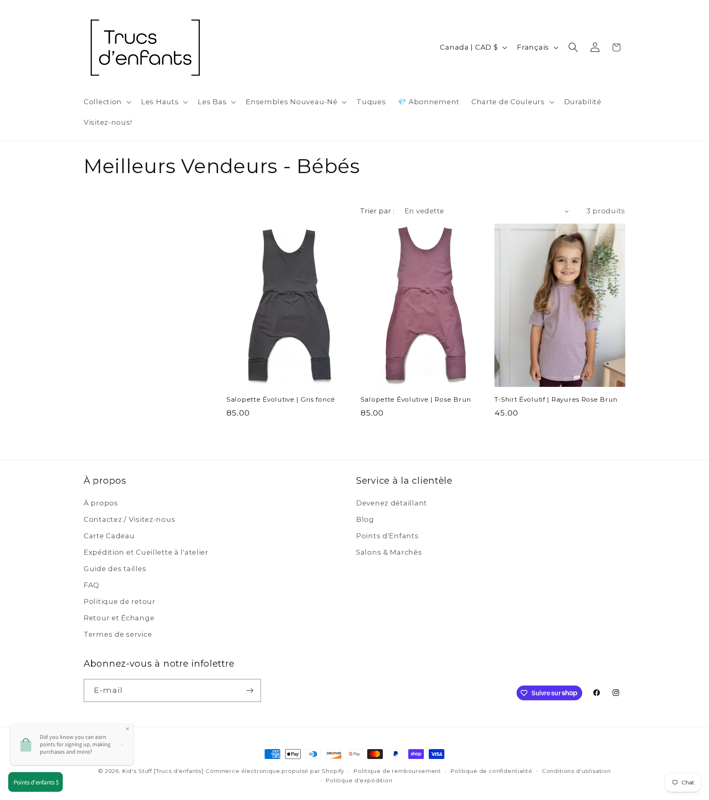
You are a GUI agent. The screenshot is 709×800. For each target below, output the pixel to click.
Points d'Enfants (387, 536)
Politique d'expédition (359, 780)
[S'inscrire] (250, 690)
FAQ (91, 585)
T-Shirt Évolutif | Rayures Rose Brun (556, 399)
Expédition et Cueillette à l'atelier (146, 552)
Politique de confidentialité (492, 771)
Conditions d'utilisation (576, 771)
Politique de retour (120, 601)
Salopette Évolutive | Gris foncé (280, 399)
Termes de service (118, 634)
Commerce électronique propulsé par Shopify (275, 771)
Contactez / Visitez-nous (129, 519)
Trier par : (377, 211)
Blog (365, 519)
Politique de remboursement (397, 771)
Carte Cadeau (109, 536)
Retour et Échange (119, 618)
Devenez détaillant (391, 503)
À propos (101, 503)
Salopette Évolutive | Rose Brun (416, 399)
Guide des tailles (115, 569)
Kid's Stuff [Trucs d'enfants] (163, 771)
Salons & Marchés (389, 552)
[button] (106, 102)
